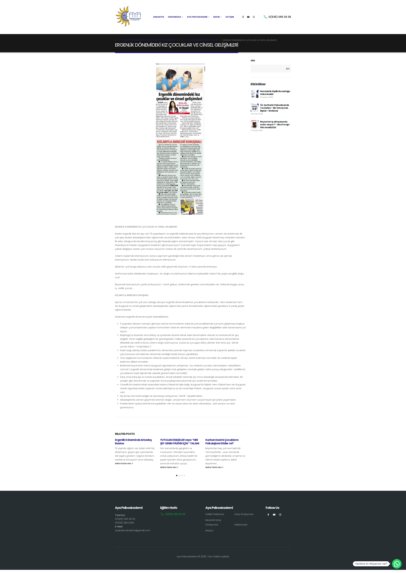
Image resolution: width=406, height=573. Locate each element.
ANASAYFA (158, 17)
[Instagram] (254, 17)
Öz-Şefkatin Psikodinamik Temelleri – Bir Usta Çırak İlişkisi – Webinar (274, 107)
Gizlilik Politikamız (214, 514)
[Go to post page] (255, 94)
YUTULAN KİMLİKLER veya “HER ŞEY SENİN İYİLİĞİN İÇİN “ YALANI (179, 441)
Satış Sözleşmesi (243, 514)
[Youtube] (248, 17)
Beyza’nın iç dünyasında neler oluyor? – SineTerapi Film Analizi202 (274, 124)
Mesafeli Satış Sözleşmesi (213, 522)
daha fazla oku (123, 463)
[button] (176, 475)
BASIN (216, 17)
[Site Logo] (128, 16)
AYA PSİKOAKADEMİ (197, 17)
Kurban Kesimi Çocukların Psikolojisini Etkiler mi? (222, 441)
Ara (253, 60)
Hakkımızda (240, 524)
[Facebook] (243, 17)
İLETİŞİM (230, 17)
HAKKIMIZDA (174, 17)
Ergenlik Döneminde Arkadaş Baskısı (133, 441)
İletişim (209, 530)
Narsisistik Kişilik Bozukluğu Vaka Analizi (275, 93)
